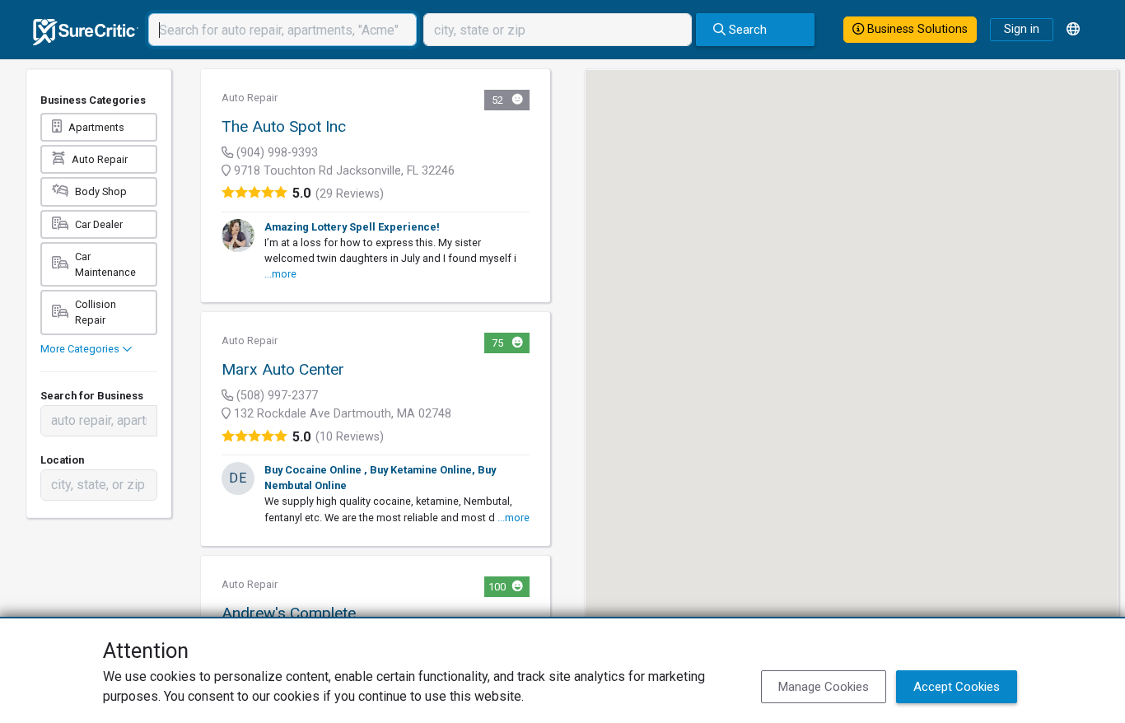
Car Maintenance (105, 264)
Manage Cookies (823, 686)
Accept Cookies (956, 686)
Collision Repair (95, 312)
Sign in (1021, 29)
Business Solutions (916, 29)
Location (62, 460)
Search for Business (91, 395)
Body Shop (101, 191)
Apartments (96, 127)
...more (280, 274)
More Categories (81, 349)
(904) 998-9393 (275, 153)
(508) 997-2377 (275, 396)
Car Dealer (99, 224)
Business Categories (93, 100)
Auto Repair (100, 159)
